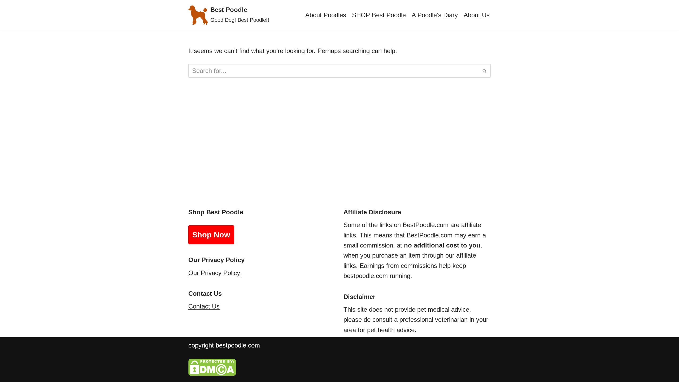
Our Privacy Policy (214, 272)
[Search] (485, 71)
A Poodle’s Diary (435, 15)
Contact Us (204, 306)
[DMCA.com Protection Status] (212, 373)
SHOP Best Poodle (379, 15)
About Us (477, 15)
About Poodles (325, 15)
